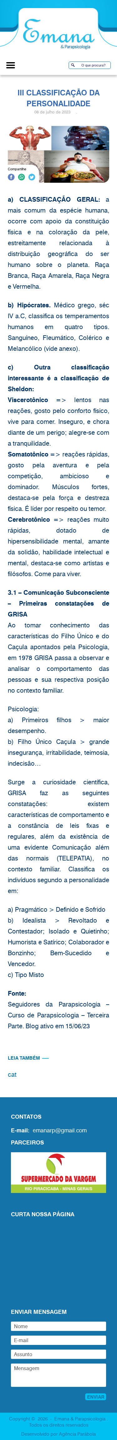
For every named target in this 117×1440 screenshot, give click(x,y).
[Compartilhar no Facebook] (11, 178)
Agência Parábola (77, 1434)
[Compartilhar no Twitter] (31, 178)
